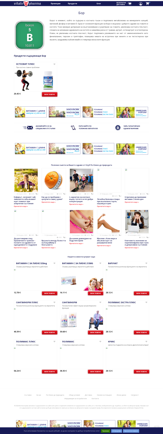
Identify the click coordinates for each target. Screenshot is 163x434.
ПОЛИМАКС (68, 341)
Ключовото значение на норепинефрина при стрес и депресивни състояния (137, 242)
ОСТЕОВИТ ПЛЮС (25, 64)
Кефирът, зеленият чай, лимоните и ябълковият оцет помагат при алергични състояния (25, 200)
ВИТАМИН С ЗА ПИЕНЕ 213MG (77, 263)
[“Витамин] (31, 116)
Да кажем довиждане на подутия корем (80, 239)
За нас (38, 395)
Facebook (107, 3)
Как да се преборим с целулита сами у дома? (52, 198)
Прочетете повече (131, 431)
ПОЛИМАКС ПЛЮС (25, 341)
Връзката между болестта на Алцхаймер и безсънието (54, 242)
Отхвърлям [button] (117, 431)
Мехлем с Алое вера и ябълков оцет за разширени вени (107, 240)
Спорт (83, 3)
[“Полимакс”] (98, 116)
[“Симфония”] (132, 117)
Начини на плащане (104, 395)
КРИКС (111, 341)
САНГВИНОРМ (69, 302)
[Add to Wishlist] (54, 64)
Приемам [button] (105, 431)
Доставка (88, 395)
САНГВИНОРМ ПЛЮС (27, 302)
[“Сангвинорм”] (64, 116)
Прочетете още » (21, 206)
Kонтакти (95, 398)
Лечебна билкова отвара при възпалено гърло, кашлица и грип (108, 201)
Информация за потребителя (75, 398)
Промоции (55, 3)
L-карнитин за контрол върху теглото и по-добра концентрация (81, 199)
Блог (99, 3)
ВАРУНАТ (113, 263)
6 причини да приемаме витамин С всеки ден (135, 198)
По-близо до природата (55, 395)
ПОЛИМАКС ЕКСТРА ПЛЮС (122, 302)
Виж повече (49, 94)
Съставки (27, 395)
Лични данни (121, 395)
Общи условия (74, 395)
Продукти (72, 3)
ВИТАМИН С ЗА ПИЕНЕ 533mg (31, 263)
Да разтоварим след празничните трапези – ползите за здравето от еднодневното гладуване (25, 241)
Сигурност (135, 395)
